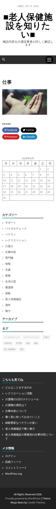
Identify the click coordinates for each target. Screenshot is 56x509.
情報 (8, 264)
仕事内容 (10, 252)
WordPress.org (13, 473)
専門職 (9, 258)
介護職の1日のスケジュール (22, 399)
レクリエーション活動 (18, 393)
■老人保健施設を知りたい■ (28, 25)
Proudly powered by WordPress (23, 498)
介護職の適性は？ (16, 405)
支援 (8, 269)
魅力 (8, 311)
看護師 (9, 287)
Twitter (29, 130)
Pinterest (11, 136)
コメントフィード (16, 467)
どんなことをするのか (18, 387)
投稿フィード (13, 462)
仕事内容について (16, 411)
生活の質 (10, 281)
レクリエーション (16, 240)
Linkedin (30, 136)
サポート (10, 222)
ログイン (10, 456)
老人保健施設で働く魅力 (20, 428)
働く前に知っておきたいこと (22, 417)
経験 (8, 293)
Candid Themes (36, 502)
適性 (8, 305)
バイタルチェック (16, 228)
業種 (8, 275)
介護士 (9, 246)
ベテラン (10, 234)
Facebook (11, 130)
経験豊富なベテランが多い (21, 422)
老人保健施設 (13, 299)
